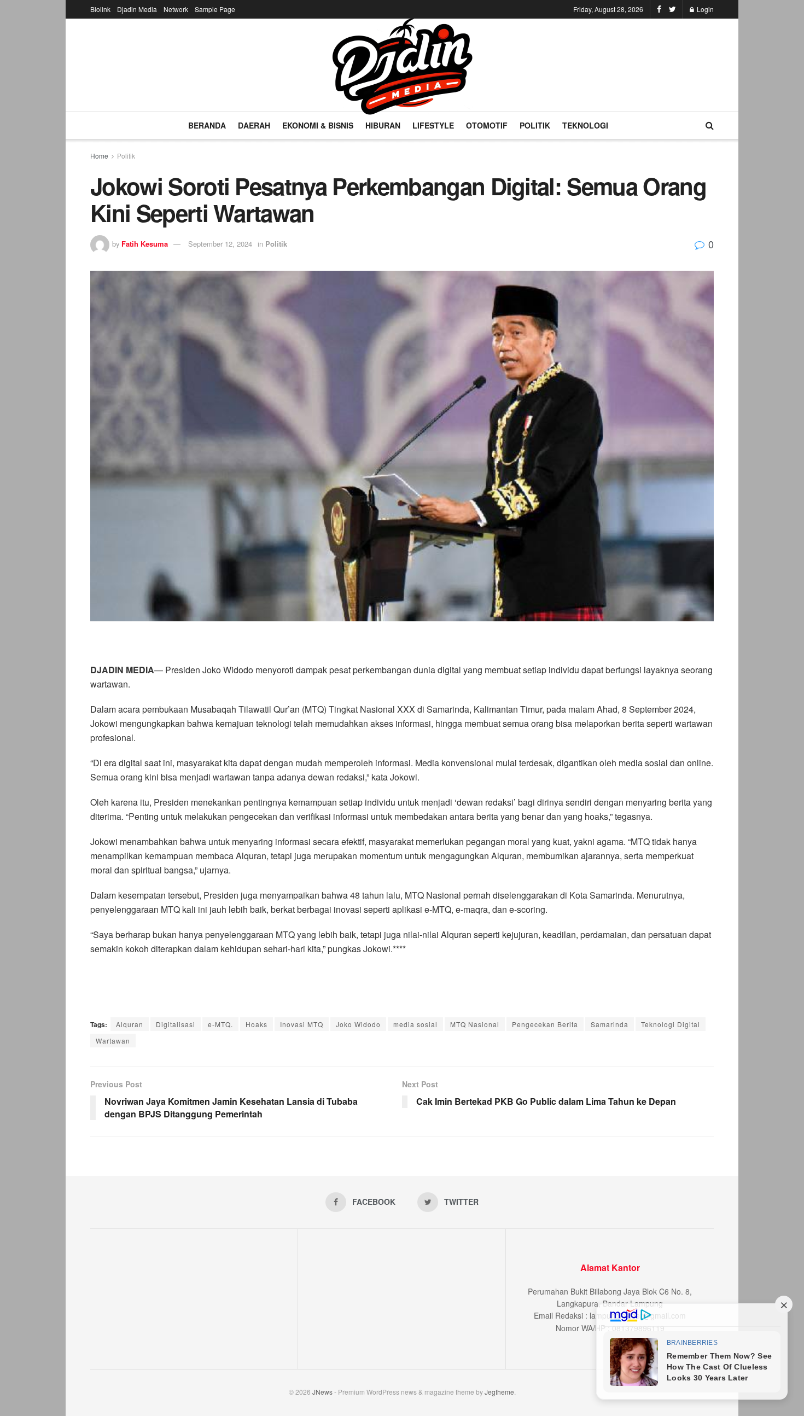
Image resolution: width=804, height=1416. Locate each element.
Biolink (100, 9)
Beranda (207, 125)
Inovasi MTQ (301, 1024)
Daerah (254, 125)
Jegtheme (499, 1391)
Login (704, 9)
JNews (322, 1391)
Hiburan (382, 125)
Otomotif (487, 125)
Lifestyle (433, 125)
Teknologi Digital (670, 1024)
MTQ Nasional (474, 1024)
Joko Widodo (358, 1024)
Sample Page (215, 9)
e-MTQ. (220, 1024)
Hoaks (256, 1024)
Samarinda (609, 1024)
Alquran (129, 1024)
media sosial (415, 1024)
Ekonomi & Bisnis (317, 125)
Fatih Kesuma (144, 243)
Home (99, 155)
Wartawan (113, 1040)
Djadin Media (137, 9)
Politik (535, 125)
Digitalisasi (175, 1024)
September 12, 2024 (220, 243)
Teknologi (585, 125)
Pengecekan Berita (545, 1024)
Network (176, 9)
